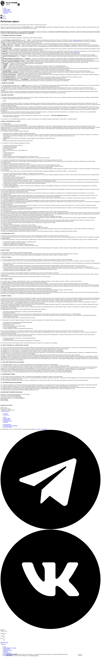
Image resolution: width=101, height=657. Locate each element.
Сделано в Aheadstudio (41, 429)
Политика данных (34, 655)
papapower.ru (77, 52)
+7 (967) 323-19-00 (5, 411)
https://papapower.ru (77, 40)
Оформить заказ (4, 642)
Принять (80, 654)
